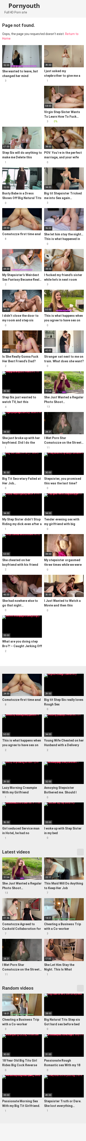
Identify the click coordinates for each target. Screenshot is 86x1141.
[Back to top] (78, 1132)
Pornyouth (23, 5)
